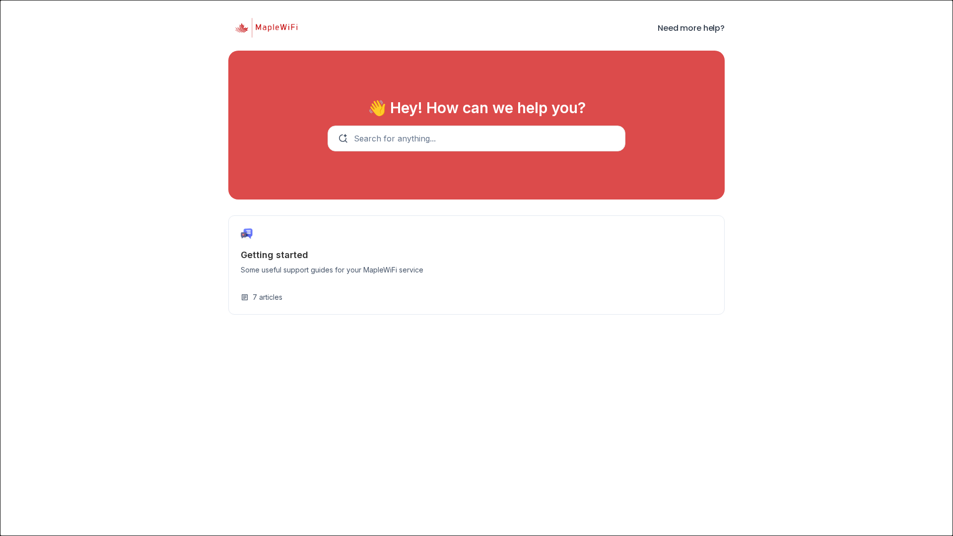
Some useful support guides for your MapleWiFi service (332, 270)
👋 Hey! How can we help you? (477, 108)
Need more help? (691, 28)
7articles (261, 297)
